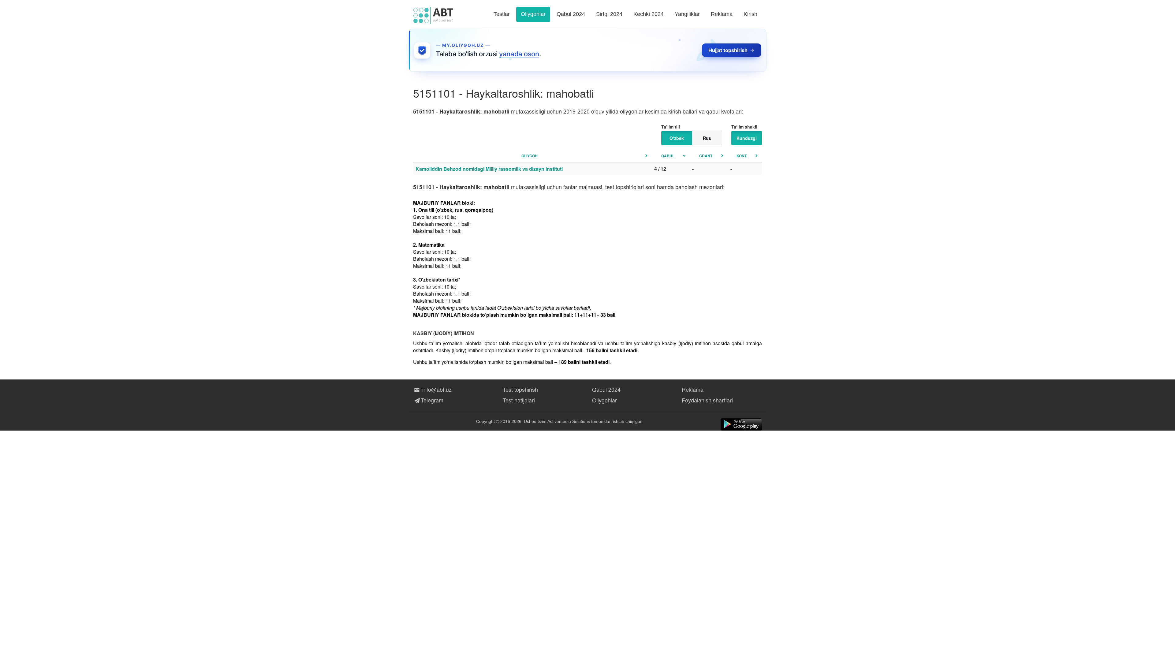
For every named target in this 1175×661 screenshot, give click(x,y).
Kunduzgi (747, 138)
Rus (707, 138)
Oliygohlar (533, 14)
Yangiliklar (687, 14)
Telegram (432, 400)
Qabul (667, 156)
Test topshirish (520, 389)
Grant (705, 156)
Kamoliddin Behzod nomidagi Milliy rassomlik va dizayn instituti (489, 168)
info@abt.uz (436, 389)
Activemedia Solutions (568, 421)
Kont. (742, 156)
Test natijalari (519, 400)
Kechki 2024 (648, 14)
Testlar (502, 14)
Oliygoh (529, 156)
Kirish (750, 14)
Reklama (722, 14)
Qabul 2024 (571, 14)
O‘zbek (677, 138)
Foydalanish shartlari (707, 400)
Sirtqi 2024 (609, 14)
